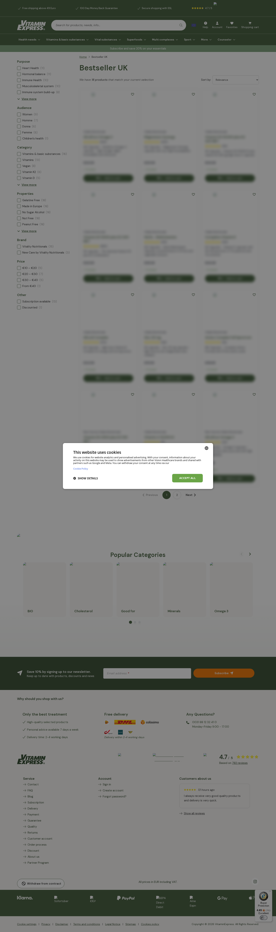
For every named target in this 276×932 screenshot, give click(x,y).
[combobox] (206, 448)
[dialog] (138, 466)
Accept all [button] (187, 478)
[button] (85, 478)
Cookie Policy (80, 468)
